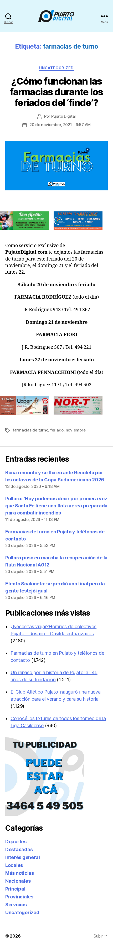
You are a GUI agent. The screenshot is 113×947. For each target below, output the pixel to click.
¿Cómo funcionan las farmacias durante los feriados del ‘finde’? (56, 91)
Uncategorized (56, 68)
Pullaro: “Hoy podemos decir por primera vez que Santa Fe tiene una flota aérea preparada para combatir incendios (56, 506)
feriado (57, 430)
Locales (14, 865)
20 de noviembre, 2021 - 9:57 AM (60, 124)
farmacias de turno (30, 430)
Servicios (16, 904)
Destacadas (19, 849)
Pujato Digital (63, 116)
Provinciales (19, 896)
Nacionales (17, 881)
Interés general (22, 857)
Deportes (16, 841)
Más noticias (19, 873)
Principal (15, 889)
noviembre (76, 430)
